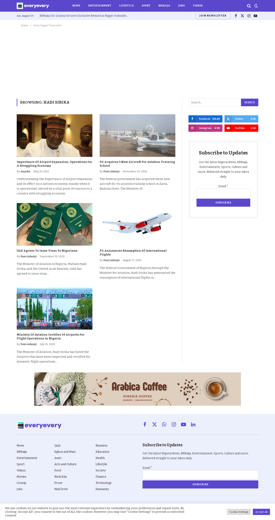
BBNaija (164, 5)
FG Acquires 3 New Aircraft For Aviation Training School (137, 164)
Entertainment (99, 5)
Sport (146, 5)
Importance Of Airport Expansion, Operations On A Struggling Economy (54, 164)
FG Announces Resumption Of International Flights (133, 252)
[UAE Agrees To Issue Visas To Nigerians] (54, 224)
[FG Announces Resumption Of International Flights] (137, 224)
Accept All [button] (261, 511)
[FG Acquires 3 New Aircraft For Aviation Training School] (137, 135)
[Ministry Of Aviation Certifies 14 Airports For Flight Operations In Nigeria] (54, 308)
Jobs (181, 5)
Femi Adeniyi (111, 171)
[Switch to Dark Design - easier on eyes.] (255, 6)
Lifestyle (126, 5)
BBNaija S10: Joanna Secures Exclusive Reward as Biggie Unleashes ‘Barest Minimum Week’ (85, 15)
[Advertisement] (137, 62)
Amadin (25, 171)
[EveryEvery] (33, 6)
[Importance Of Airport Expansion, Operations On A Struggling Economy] (54, 135)
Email (223, 186)
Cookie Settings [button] (238, 511)
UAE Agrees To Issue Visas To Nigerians (47, 250)
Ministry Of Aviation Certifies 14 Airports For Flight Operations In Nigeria (51, 336)
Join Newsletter (212, 15)
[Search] (249, 5)
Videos (198, 5)
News (76, 5)
